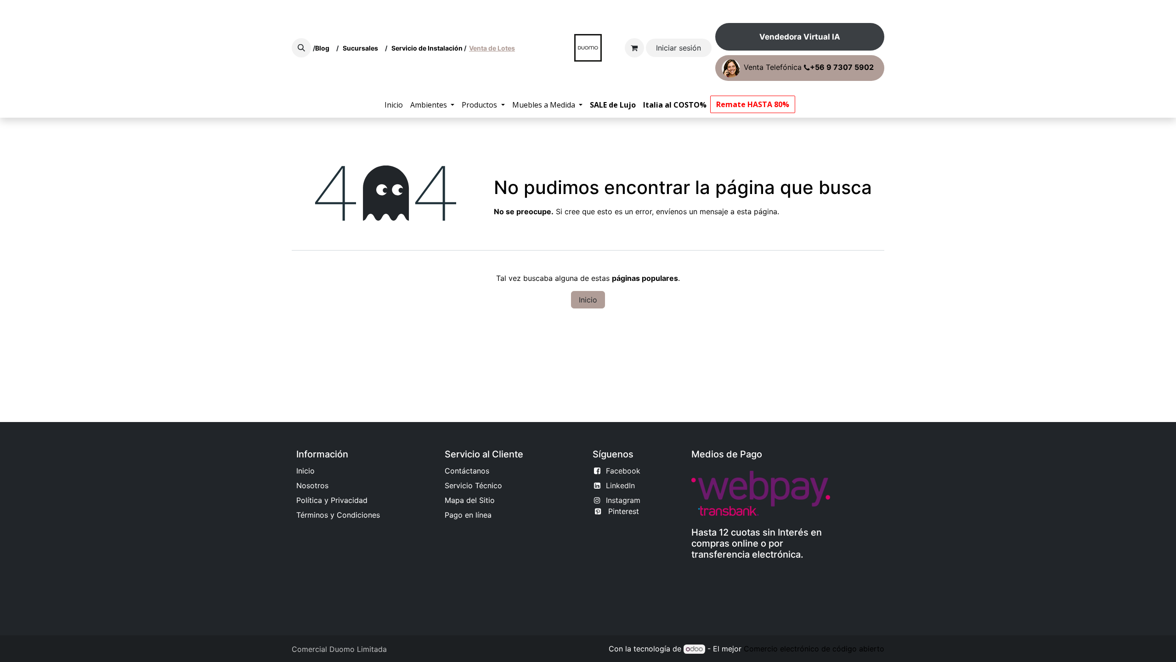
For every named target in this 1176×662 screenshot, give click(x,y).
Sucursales (362, 48)
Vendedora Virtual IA (799, 36)
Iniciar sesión (678, 47)
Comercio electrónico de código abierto (814, 648)
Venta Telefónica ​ (809, 67)
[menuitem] (394, 105)
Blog (323, 48)
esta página (757, 211)
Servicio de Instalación (427, 48)
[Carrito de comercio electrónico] (634, 47)
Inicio (588, 299)
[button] (301, 47)
